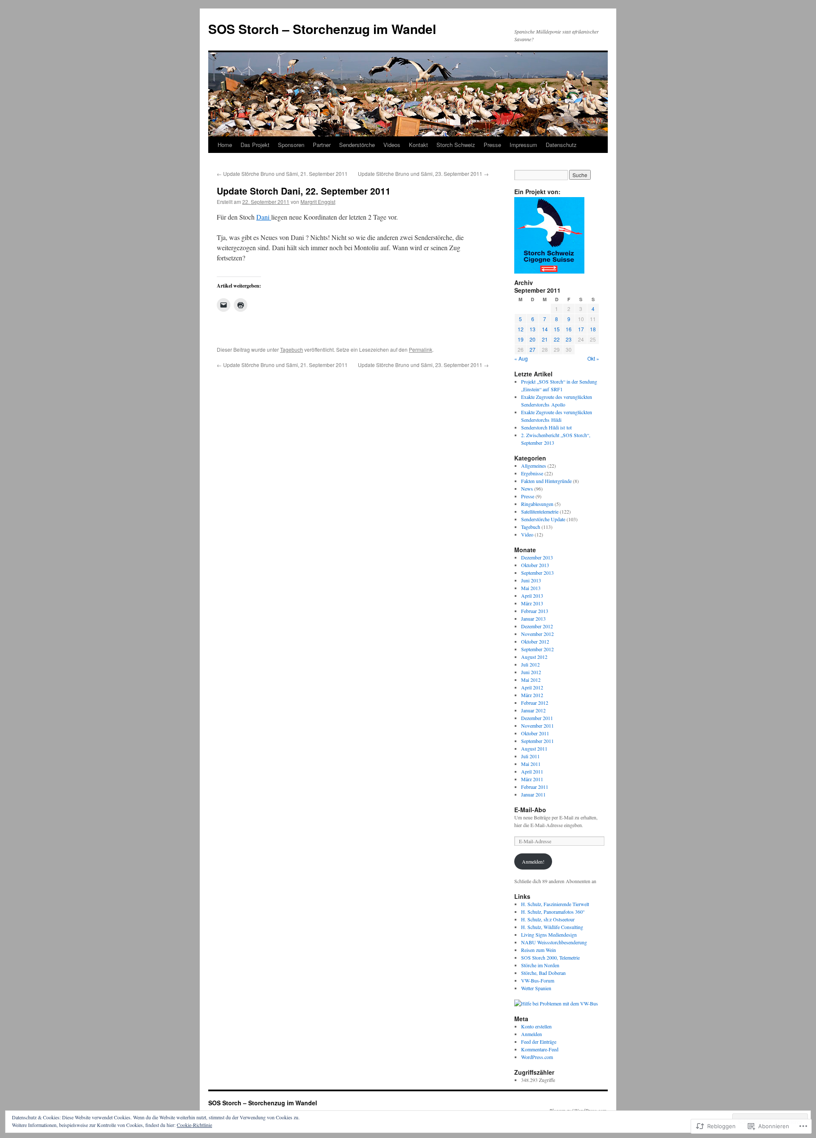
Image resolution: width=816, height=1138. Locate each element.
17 (581, 329)
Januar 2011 (533, 794)
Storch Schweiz (455, 145)
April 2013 (532, 595)
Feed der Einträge (538, 1041)
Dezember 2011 (537, 717)
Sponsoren (291, 145)
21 (545, 339)
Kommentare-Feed (539, 1049)
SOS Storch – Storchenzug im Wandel (322, 29)
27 (533, 349)
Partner (322, 145)
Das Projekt (255, 145)
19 (521, 339)
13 (533, 329)
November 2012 (537, 633)
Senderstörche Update (543, 519)
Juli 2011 (530, 756)
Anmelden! (533, 861)
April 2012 (532, 687)
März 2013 (532, 603)
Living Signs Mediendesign (549, 934)
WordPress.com (537, 1056)
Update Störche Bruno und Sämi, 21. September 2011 (282, 173)
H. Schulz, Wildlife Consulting (552, 926)
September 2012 (537, 649)
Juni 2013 (531, 580)
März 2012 (532, 695)
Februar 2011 (534, 786)
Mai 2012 (531, 679)
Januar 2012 (533, 710)
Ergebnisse (532, 473)
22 (557, 339)
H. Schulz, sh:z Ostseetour (548, 919)
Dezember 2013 (537, 557)
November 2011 (537, 725)
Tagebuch (291, 349)
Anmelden (531, 1034)
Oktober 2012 (535, 641)
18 (593, 329)
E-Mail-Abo (530, 809)
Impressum (523, 145)
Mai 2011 (531, 763)
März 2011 (532, 779)
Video (527, 534)
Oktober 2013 (535, 565)
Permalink (420, 349)
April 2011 (532, 771)
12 (521, 329)
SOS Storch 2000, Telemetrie (550, 957)
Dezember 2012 (537, 626)
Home (225, 145)
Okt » (593, 358)
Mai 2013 (531, 588)
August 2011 (534, 748)
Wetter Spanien (536, 988)
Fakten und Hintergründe (546, 480)
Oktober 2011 (535, 733)
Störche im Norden (540, 965)
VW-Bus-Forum (537, 980)
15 (557, 329)
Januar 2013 (533, 618)
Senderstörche (357, 145)
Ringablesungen (537, 503)
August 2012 (534, 656)
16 (569, 329)
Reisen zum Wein (538, 949)
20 (533, 339)
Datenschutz (561, 145)
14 (545, 329)
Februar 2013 (534, 610)
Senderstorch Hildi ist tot (546, 427)
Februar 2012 (534, 702)
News (527, 488)
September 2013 (537, 572)
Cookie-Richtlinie (194, 1124)
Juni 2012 (531, 672)
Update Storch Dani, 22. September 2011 (304, 190)
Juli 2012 (530, 664)
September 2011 (537, 740)
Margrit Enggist (317, 201)
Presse (492, 145)
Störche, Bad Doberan (543, 972)
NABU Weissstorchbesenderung (554, 942)
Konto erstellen (536, 1026)
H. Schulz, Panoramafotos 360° (553, 911)
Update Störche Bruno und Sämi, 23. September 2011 (423, 173)
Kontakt (418, 145)
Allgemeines (533, 465)
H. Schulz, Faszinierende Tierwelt (555, 904)
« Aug (521, 358)
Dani (263, 216)
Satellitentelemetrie (539, 511)
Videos (391, 145)
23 (569, 339)
